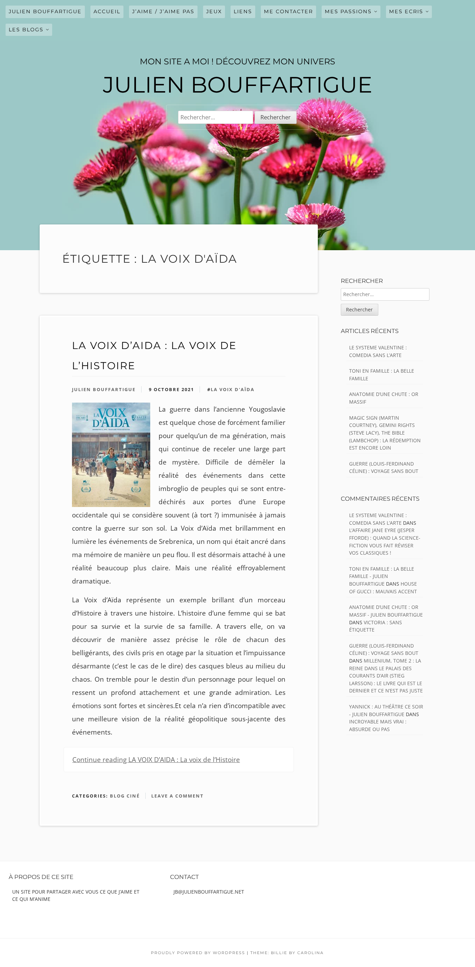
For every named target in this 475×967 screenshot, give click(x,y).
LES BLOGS (26, 29)
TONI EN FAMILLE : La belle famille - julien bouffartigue (381, 576)
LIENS (243, 11)
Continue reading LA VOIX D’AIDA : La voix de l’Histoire (156, 759)
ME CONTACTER (288, 11)
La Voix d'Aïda (233, 389)
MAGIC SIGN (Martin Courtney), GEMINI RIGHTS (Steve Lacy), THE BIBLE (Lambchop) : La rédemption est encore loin (385, 432)
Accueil (107, 11)
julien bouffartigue (45, 11)
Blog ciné (125, 796)
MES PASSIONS (348, 11)
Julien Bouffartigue (104, 389)
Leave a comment (177, 796)
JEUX (214, 11)
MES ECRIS (406, 11)
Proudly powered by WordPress (198, 952)
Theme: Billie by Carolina (287, 952)
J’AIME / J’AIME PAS (163, 11)
